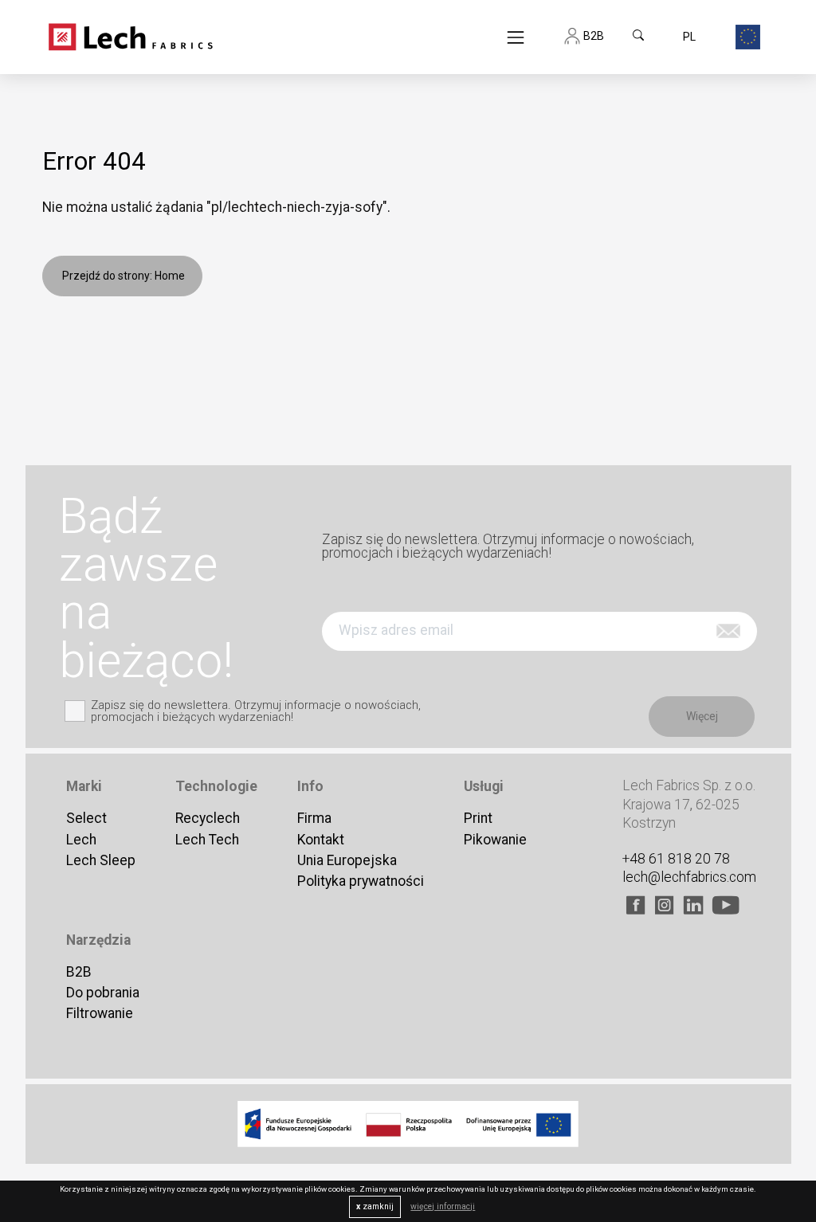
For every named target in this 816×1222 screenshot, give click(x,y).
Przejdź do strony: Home (122, 275)
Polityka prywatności (360, 881)
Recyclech (207, 818)
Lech (81, 840)
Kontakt (320, 840)
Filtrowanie (99, 1013)
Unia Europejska (347, 860)
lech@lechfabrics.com (689, 877)
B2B (79, 972)
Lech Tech (207, 840)
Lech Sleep (100, 860)
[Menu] (516, 36)
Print (478, 818)
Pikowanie (495, 840)
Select (86, 818)
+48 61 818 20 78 (676, 859)
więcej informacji (442, 1206)
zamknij (375, 1206)
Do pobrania (102, 993)
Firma (314, 818)
